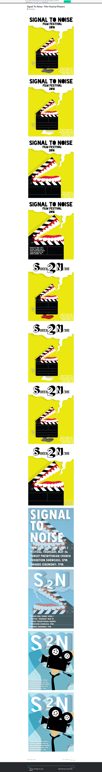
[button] (63, 759)
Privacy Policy (34, 2)
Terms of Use (40, 2)
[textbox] (51, 383)
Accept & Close (67, 1)
